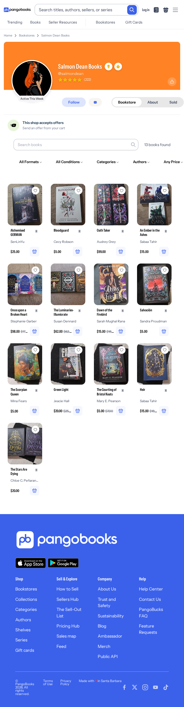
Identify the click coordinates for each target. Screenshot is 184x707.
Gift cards (24, 650)
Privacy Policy (65, 682)
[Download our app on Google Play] (63, 562)
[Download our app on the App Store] (30, 563)
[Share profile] (172, 81)
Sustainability (111, 615)
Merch (104, 646)
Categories (26, 609)
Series (21, 639)
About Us (107, 588)
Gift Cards (133, 22)
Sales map (66, 636)
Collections (26, 599)
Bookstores (105, 22)
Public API (108, 656)
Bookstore (127, 102)
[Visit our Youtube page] (155, 687)
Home (8, 35)
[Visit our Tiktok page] (166, 687)
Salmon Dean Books (55, 35)
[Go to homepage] (17, 9)
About (152, 102)
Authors (23, 619)
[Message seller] (95, 102)
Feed (61, 646)
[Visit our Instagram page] (145, 687)
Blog (102, 625)
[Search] (132, 10)
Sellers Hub (68, 599)
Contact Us (150, 599)
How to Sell (67, 588)
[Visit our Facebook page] (124, 687)
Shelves (22, 629)
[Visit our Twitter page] (135, 687)
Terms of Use (48, 682)
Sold (173, 102)
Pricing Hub (68, 625)
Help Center (151, 588)
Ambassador (110, 636)
